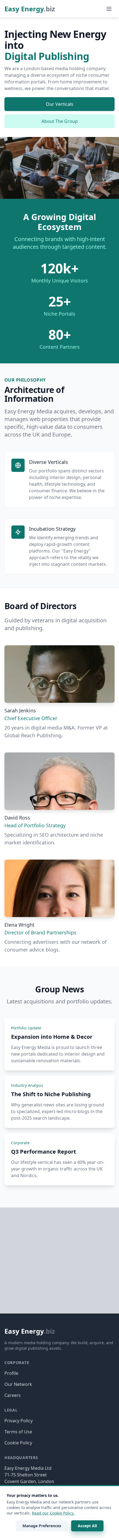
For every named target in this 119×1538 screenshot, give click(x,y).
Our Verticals (59, 104)
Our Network (18, 1384)
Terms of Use (18, 1432)
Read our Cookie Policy (53, 1513)
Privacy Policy (18, 1421)
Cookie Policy (18, 1443)
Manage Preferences (41, 1525)
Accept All (87, 1525)
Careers (12, 1395)
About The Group (60, 121)
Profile (11, 1373)
